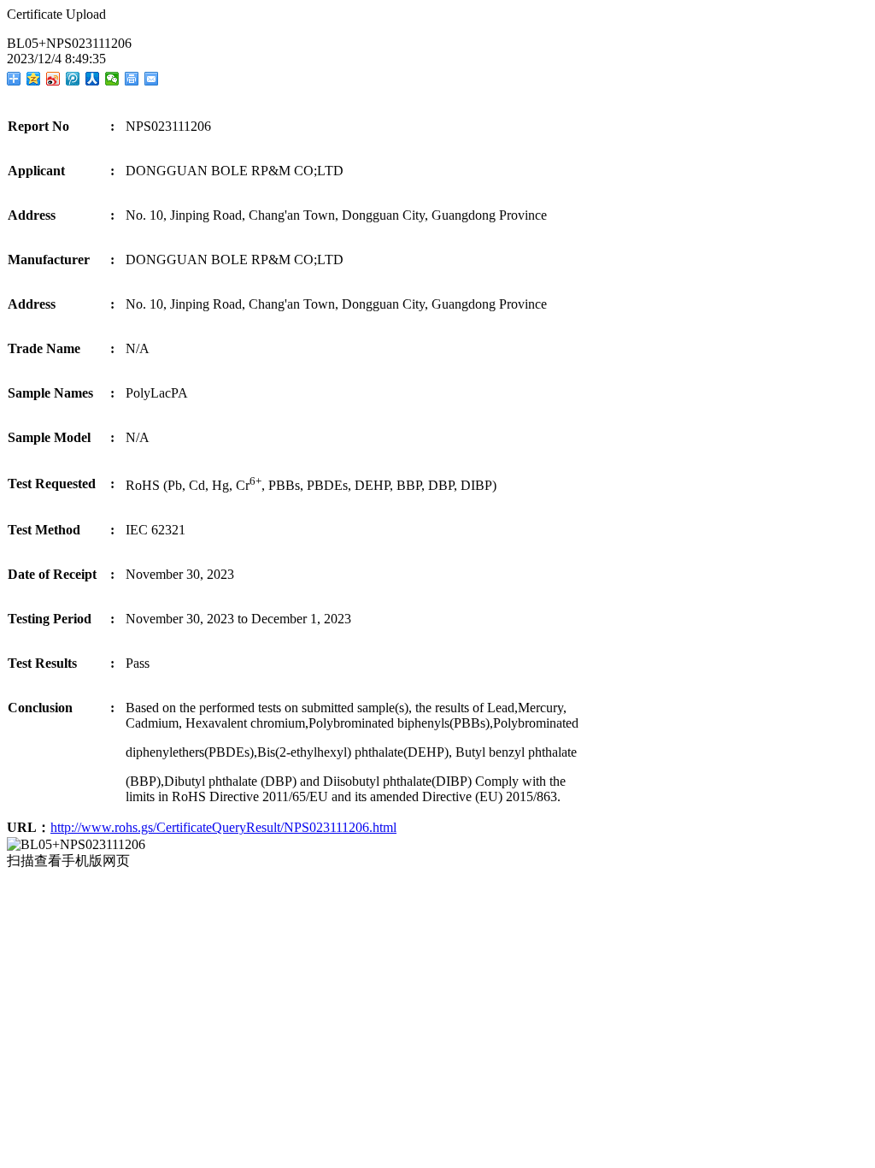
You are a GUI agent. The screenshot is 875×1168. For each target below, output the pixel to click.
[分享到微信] (112, 79)
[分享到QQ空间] (33, 79)
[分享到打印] (132, 79)
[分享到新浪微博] (53, 79)
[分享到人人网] (92, 79)
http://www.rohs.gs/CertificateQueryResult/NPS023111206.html (223, 827)
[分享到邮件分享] (151, 79)
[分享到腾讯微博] (73, 79)
